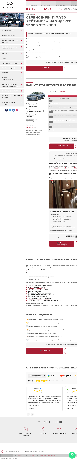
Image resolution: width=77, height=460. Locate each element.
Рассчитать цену (62, 145)
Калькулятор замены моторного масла (9, 48)
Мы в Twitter (10, 110)
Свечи (4, 58)
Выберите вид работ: (32, 104)
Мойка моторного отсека (8, 103)
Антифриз (5, 54)
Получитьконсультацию (62, 244)
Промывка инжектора (10, 91)
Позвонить (45, 67)
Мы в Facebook (6, 110)
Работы (53, 91)
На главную (46, 5)
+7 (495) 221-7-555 (32, 5)
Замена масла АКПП (9, 35)
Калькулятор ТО (8, 31)
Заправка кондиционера (7, 78)
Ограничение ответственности (47, 455)
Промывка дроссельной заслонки (11, 97)
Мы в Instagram (17, 110)
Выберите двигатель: (32, 109)
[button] (28, 414)
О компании (61, 5)
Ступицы (5, 73)
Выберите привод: (31, 114)
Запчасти (62, 91)
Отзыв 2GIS (31, 408)
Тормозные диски (8, 68)
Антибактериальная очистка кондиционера (10, 85)
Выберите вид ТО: (31, 119)
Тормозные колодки (9, 63)
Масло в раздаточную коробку (10, 41)
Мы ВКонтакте (13, 110)
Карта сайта (32, 455)
